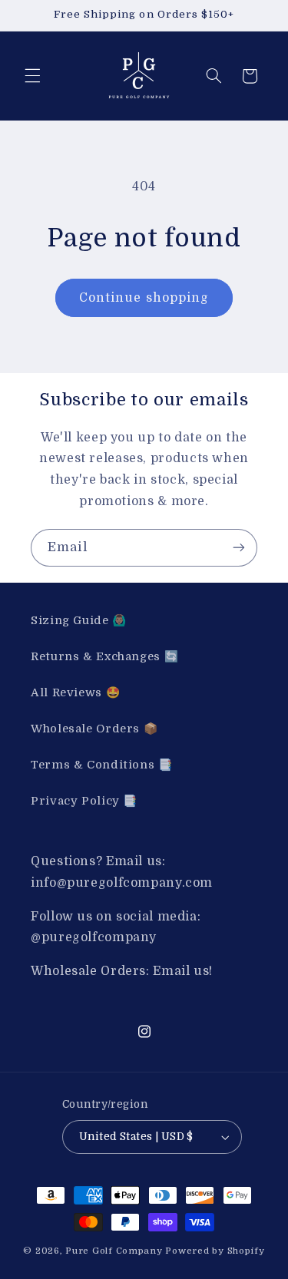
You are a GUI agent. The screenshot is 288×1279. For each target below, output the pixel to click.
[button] (32, 76)
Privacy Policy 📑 (84, 801)
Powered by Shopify (214, 1251)
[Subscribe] (239, 548)
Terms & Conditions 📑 (102, 765)
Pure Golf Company (114, 1251)
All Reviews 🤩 (75, 692)
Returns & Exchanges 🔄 (104, 656)
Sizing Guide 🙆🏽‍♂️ (79, 620)
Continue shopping (144, 298)
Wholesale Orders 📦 (94, 728)
